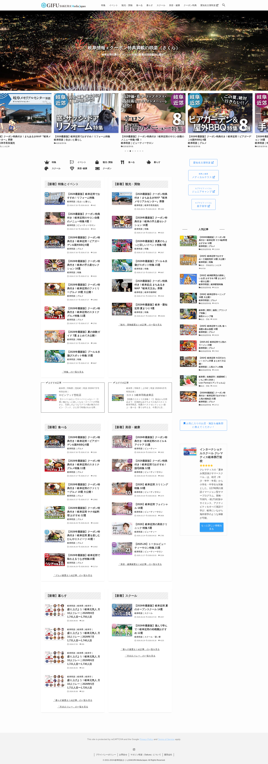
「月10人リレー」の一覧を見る (72, 707)
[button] (223, 5)
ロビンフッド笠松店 (79, 391)
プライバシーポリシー (106, 754)
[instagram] (134, 749)
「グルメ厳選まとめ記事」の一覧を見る (72, 575)
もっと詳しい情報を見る (211, 527)
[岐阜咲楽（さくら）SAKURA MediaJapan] (63, 5)
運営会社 (168, 754)
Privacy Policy (146, 739)
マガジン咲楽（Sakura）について (145, 754)
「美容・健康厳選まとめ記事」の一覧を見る (140, 564)
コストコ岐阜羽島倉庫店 (146, 391)
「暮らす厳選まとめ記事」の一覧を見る (72, 700)
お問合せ (123, 754)
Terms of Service (166, 739)
